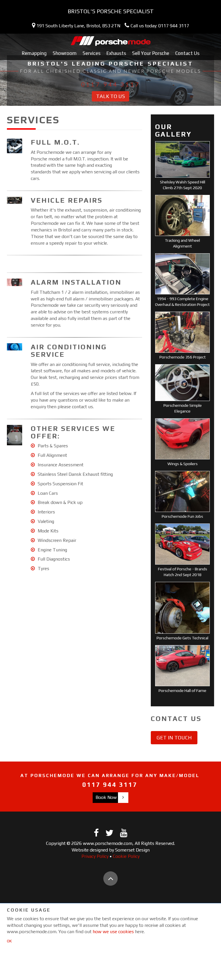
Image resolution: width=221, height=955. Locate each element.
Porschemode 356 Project (182, 357)
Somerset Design (132, 850)
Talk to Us (110, 96)
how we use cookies (113, 931)
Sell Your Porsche (150, 53)
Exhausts (116, 53)
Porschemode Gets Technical (182, 638)
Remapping (34, 53)
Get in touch (174, 738)
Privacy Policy (94, 856)
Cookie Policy (126, 856)
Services (91, 53)
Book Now (106, 797)
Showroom (65, 53)
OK (9, 941)
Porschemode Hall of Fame (182, 690)
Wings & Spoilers (182, 463)
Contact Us (187, 53)
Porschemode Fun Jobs (182, 516)
